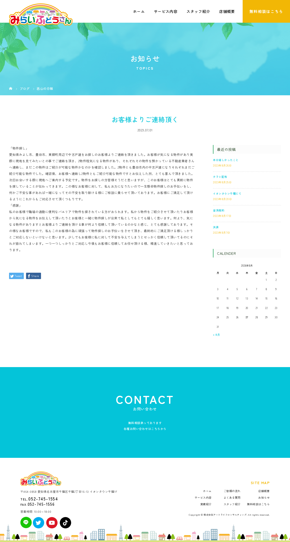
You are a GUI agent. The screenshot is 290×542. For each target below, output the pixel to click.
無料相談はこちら (266, 11)
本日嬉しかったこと (226, 160)
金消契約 (218, 210)
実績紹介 (206, 504)
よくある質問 (232, 497)
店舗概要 (227, 11)
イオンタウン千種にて (227, 193)
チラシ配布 (220, 177)
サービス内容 (165, 11)
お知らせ (264, 497)
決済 (216, 227)
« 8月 (216, 334)
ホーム (139, 11)
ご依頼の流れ (232, 491)
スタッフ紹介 (198, 11)
